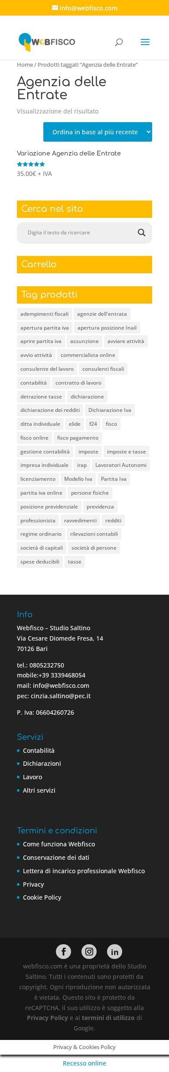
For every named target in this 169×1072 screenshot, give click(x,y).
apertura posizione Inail (107, 327)
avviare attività (125, 341)
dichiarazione (87, 396)
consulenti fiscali (103, 368)
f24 (93, 424)
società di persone (94, 547)
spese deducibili (39, 561)
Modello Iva (78, 479)
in (115, 952)
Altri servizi (39, 790)
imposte (88, 451)
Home (25, 64)
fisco (111, 424)
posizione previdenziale (49, 506)
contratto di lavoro (78, 382)
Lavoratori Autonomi (120, 465)
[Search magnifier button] (142, 233)
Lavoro (32, 777)
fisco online (34, 437)
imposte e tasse (126, 451)
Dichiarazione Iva (109, 410)
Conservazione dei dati (56, 857)
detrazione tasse (41, 396)
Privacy (33, 884)
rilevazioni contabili (94, 534)
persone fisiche (90, 492)
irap (82, 465)
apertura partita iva (44, 327)
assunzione (84, 341)
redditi (113, 520)
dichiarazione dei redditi (50, 410)
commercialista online (88, 355)
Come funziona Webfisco (59, 844)
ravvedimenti (80, 520)
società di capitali (41, 547)
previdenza (100, 506)
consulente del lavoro (47, 368)
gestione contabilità (45, 451)
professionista (37, 520)
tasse (74, 561)
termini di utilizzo (108, 1018)
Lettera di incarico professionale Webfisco (84, 871)
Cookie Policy (42, 897)
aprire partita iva (41, 341)
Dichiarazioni (42, 763)
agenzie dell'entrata (102, 313)
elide (75, 424)
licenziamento (37, 479)
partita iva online (41, 492)
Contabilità (39, 750)
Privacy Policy (47, 1018)
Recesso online (84, 1063)
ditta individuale (40, 424)
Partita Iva (114, 479)
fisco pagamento (77, 437)
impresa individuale (44, 465)
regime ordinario (41, 534)
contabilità (33, 382)
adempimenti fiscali (44, 313)
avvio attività (36, 355)
